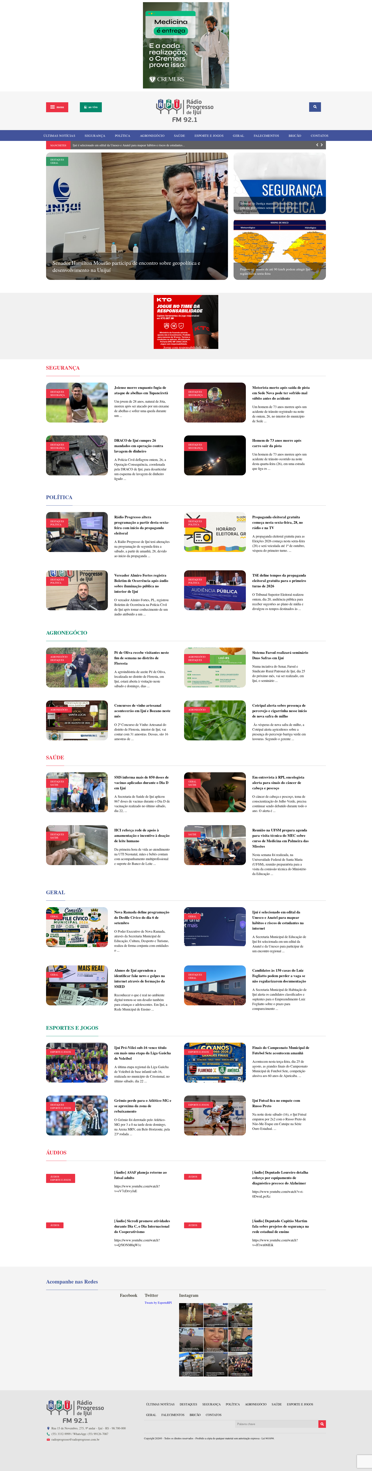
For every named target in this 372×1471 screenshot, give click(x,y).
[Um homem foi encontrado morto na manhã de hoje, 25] (216, 1315)
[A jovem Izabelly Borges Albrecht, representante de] (191, 1315)
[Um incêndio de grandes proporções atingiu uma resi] (240, 1340)
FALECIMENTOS (266, 135)
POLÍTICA (122, 135)
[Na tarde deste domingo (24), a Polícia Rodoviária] (191, 1364)
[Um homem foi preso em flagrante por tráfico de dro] (216, 1364)
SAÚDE (179, 135)
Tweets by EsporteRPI (158, 1303)
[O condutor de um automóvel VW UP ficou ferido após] (240, 1315)
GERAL (238, 135)
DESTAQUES (57, 159)
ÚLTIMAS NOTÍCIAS (59, 135)
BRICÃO (295, 135)
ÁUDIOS (54, 1176)
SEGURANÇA (95, 135)
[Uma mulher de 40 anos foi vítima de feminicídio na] (216, 1340)
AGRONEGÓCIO (152, 135)
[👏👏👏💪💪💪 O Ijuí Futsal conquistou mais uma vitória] (240, 1364)
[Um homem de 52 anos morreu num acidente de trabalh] (191, 1340)
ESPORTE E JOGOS (209, 135)
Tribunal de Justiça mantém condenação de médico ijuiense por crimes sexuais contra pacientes (274, 205)
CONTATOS (320, 135)
